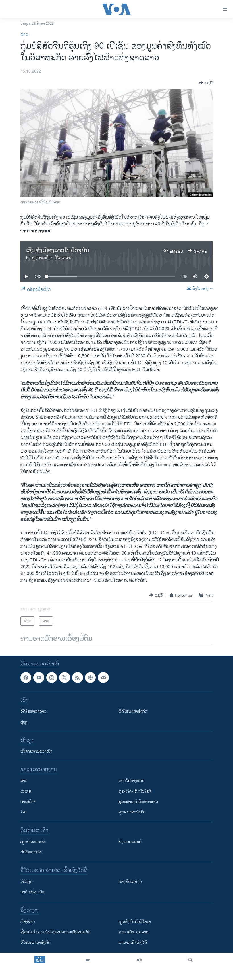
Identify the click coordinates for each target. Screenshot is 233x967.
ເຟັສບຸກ (26, 882)
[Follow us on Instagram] (51, 677)
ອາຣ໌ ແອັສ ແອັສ (32, 892)
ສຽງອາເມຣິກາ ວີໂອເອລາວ (52, 258)
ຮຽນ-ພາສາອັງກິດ (132, 812)
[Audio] (139, 960)
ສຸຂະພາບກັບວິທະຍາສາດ (138, 802)
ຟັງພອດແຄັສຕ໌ (130, 842)
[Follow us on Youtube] (38, 677)
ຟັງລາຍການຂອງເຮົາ (36, 752)
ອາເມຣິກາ (28, 802)
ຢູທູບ (24, 722)
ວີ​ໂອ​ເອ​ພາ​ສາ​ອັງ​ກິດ (35, 943)
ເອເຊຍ (25, 792)
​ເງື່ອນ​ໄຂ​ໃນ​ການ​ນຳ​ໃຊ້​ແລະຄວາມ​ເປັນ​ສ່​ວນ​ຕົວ (55, 932)
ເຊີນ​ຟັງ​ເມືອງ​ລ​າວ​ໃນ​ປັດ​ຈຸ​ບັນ (57, 250)
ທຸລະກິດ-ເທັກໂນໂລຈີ (135, 792)
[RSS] (77, 677)
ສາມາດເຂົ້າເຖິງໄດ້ (133, 943)
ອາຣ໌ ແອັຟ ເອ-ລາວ (134, 932)
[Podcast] (90, 677)
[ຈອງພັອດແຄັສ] (103, 677)
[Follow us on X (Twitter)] (64, 677)
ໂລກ (24, 812)
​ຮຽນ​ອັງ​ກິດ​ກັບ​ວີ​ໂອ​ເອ (135, 922)
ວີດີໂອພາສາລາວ (33, 712)
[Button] (206, 82)
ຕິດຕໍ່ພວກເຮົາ (31, 852)
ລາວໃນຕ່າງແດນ (131, 781)
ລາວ (24, 35)
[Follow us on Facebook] (25, 677)
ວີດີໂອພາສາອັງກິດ (133, 712)
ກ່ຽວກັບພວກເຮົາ (33, 842)
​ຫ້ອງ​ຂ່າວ (27, 922)
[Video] (88, 960)
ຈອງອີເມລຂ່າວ (130, 882)
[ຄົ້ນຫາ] (190, 960)
